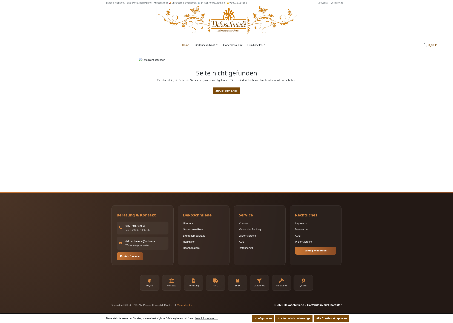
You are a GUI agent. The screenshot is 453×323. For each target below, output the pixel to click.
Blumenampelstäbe (194, 235)
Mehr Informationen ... (206, 318)
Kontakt (243, 223)
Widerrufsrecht (247, 235)
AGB (242, 241)
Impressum (301, 223)
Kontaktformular (130, 256)
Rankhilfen (189, 241)
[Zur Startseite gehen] (226, 20)
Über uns (188, 223)
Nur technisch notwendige (294, 318)
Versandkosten (184, 305)
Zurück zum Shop (226, 90)
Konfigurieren (263, 318)
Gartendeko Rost (193, 229)
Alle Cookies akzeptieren (331, 318)
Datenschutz (246, 247)
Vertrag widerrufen (316, 250)
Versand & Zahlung (250, 229)
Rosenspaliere (191, 247)
